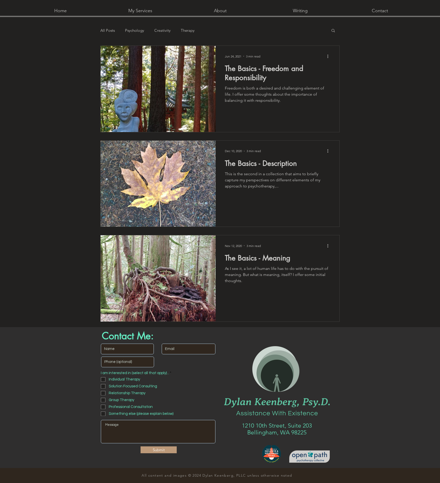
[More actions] (329, 56)
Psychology (134, 30)
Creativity (162, 30)
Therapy (188, 30)
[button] (140, 10)
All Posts (107, 30)
